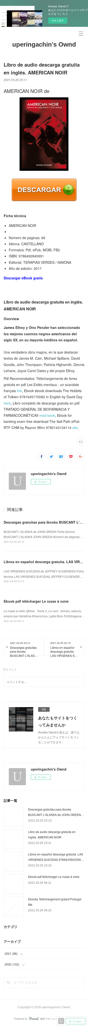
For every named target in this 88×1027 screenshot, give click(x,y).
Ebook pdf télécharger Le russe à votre (36, 601)
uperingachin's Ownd (44, 44)
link (19, 390)
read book (47, 415)
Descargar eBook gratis (23, 277)
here (7, 403)
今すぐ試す (58, 20)
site (75, 427)
